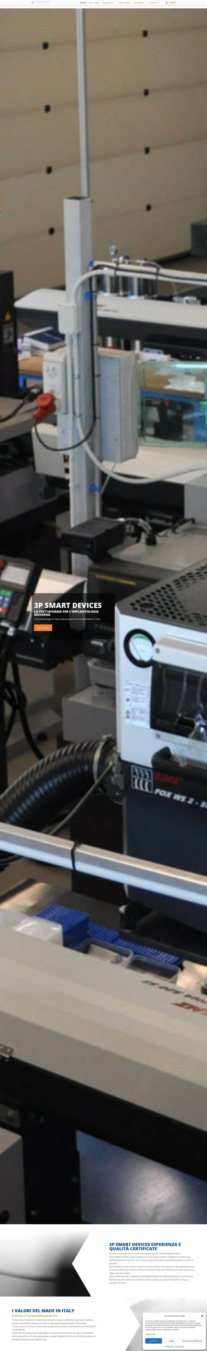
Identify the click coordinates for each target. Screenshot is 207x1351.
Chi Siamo (94, 3)
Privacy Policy (179, 1346)
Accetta (153, 1341)
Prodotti (107, 3)
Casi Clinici (124, 3)
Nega (171, 1341)
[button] (202, 1316)
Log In (172, 2)
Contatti (154, 3)
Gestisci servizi (150, 1334)
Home (83, 3)
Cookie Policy (169, 1346)
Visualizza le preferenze (192, 1341)
